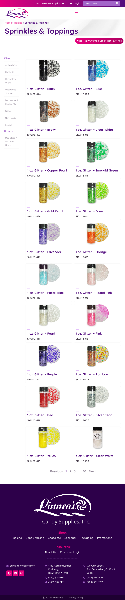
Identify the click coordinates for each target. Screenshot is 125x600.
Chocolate (54, 538)
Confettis (9, 72)
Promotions (104, 538)
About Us (50, 552)
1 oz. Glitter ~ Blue (89, 89)
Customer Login (70, 552)
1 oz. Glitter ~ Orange (91, 252)
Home (8, 22)
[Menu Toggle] (76, 13)
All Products (11, 65)
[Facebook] (9, 573)
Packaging (86, 538)
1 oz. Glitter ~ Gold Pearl (45, 211)
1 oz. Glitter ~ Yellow (41, 456)
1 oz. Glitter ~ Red (40, 415)
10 (84, 471)
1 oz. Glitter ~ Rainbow (92, 374)
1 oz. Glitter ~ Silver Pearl (94, 415)
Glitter (8, 111)
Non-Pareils (10, 118)
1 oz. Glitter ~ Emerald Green (97, 170)
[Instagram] (21, 573)
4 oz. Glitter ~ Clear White (95, 456)
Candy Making (35, 538)
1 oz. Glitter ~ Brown (42, 129)
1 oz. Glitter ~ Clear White (94, 129)
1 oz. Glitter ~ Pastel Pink (94, 293)
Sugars (8, 125)
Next (92, 471)
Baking (18, 22)
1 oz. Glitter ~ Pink (89, 333)
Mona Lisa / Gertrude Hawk (11, 141)
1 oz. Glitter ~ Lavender (44, 252)
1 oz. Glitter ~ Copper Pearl (47, 170)
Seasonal (70, 538)
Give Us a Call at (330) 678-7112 (99, 40)
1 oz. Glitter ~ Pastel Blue (45, 293)
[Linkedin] (15, 573)
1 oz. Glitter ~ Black (41, 89)
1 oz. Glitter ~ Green (90, 211)
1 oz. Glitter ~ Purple (42, 374)
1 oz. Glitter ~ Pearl (41, 333)
